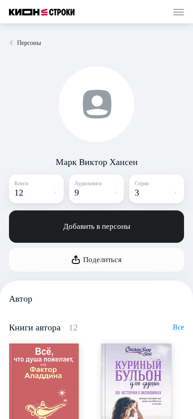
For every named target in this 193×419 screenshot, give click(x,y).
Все (178, 327)
